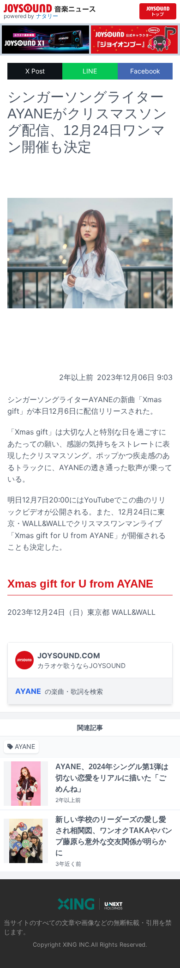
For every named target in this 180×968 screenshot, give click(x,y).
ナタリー (47, 15)
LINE (90, 71)
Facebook (145, 71)
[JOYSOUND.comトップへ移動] (157, 11)
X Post (35, 71)
